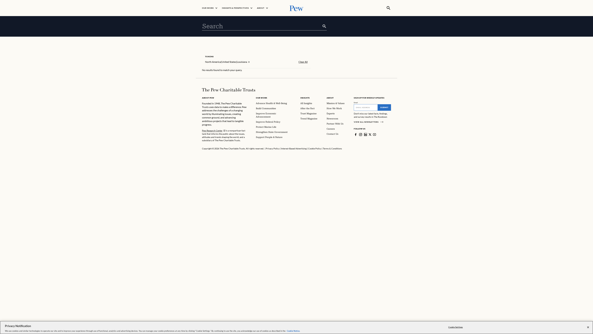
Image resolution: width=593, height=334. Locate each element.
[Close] (588, 327)
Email (356, 102)
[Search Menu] (388, 8)
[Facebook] (355, 134)
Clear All (303, 61)
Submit (384, 107)
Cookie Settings (455, 327)
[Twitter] (370, 134)
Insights (305, 98)
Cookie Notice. (293, 331)
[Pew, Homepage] (296, 8)
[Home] (228, 90)
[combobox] (262, 26)
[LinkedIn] (365, 134)
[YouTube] (374, 134)
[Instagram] (360, 134)
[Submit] (324, 26)
